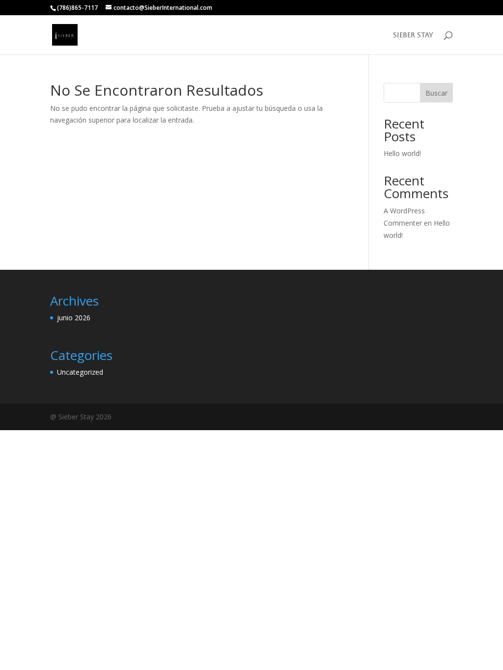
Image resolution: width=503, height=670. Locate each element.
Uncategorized (80, 372)
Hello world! (402, 153)
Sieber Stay (413, 35)
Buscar (436, 93)
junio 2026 (73, 317)
